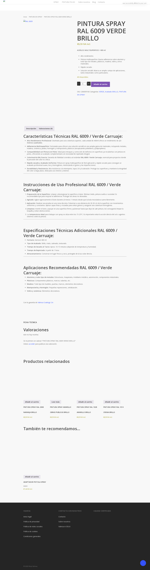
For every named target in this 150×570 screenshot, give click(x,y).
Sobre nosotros (64, 521)
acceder (32, 344)
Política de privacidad (31, 521)
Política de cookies (30, 531)
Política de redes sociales (33, 526)
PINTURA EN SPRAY (35, 17)
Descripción (31, 128)
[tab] (31, 128)
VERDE (101, 92)
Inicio (25, 17)
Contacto (62, 517)
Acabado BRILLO (111, 92)
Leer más (56, 402)
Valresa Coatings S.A (45, 302)
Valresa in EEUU (64, 526)
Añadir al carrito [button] (32, 402)
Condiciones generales (32, 536)
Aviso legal (27, 517)
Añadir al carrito (100, 84)
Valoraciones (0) (45, 128)
